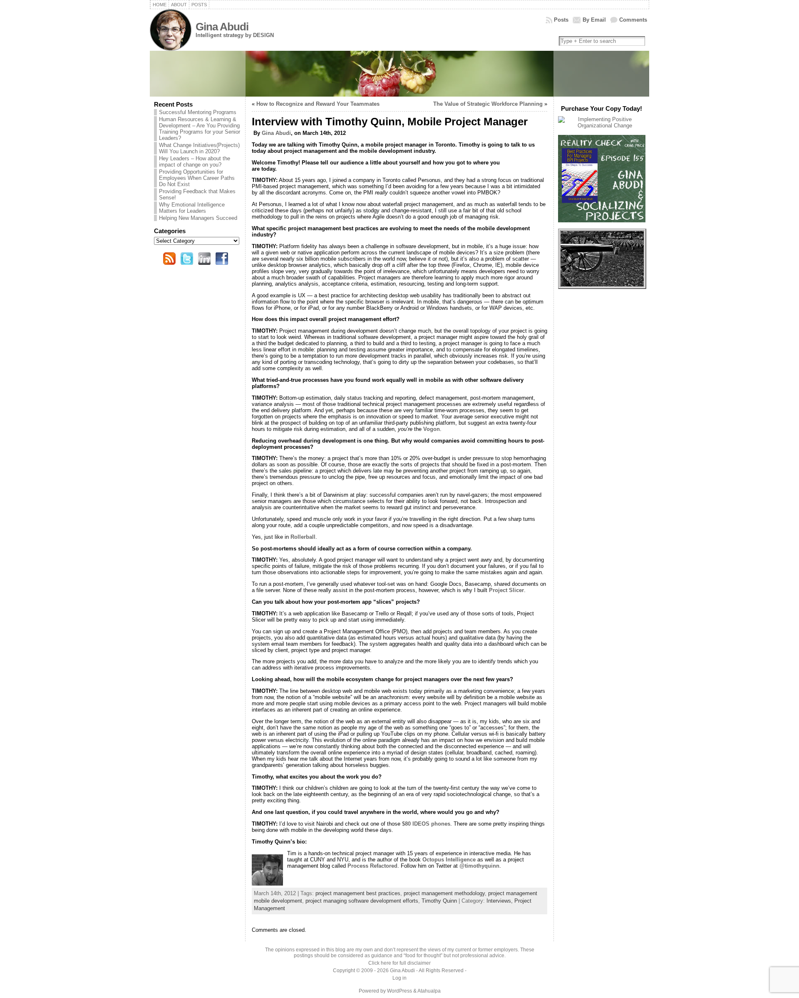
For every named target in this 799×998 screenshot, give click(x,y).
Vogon (431, 429)
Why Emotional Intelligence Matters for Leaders (192, 208)
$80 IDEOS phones (426, 824)
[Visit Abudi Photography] (602, 284)
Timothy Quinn (439, 901)
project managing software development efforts (361, 901)
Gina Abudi (222, 26)
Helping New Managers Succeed (198, 218)
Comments (633, 20)
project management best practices (357, 893)
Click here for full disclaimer (399, 963)
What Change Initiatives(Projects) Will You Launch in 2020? (199, 148)
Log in (399, 978)
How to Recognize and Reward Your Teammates (318, 104)
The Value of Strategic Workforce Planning (488, 104)
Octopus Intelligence (449, 859)
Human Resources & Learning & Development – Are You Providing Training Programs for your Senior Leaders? (199, 128)
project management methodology (444, 893)
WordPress (399, 991)
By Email (594, 20)
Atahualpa (429, 991)
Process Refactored (372, 866)
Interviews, (500, 901)
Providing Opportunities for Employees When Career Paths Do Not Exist (197, 178)
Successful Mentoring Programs (197, 112)
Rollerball (302, 537)
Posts (561, 20)
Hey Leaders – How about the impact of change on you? (194, 161)
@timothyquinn (479, 866)
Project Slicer (506, 590)
